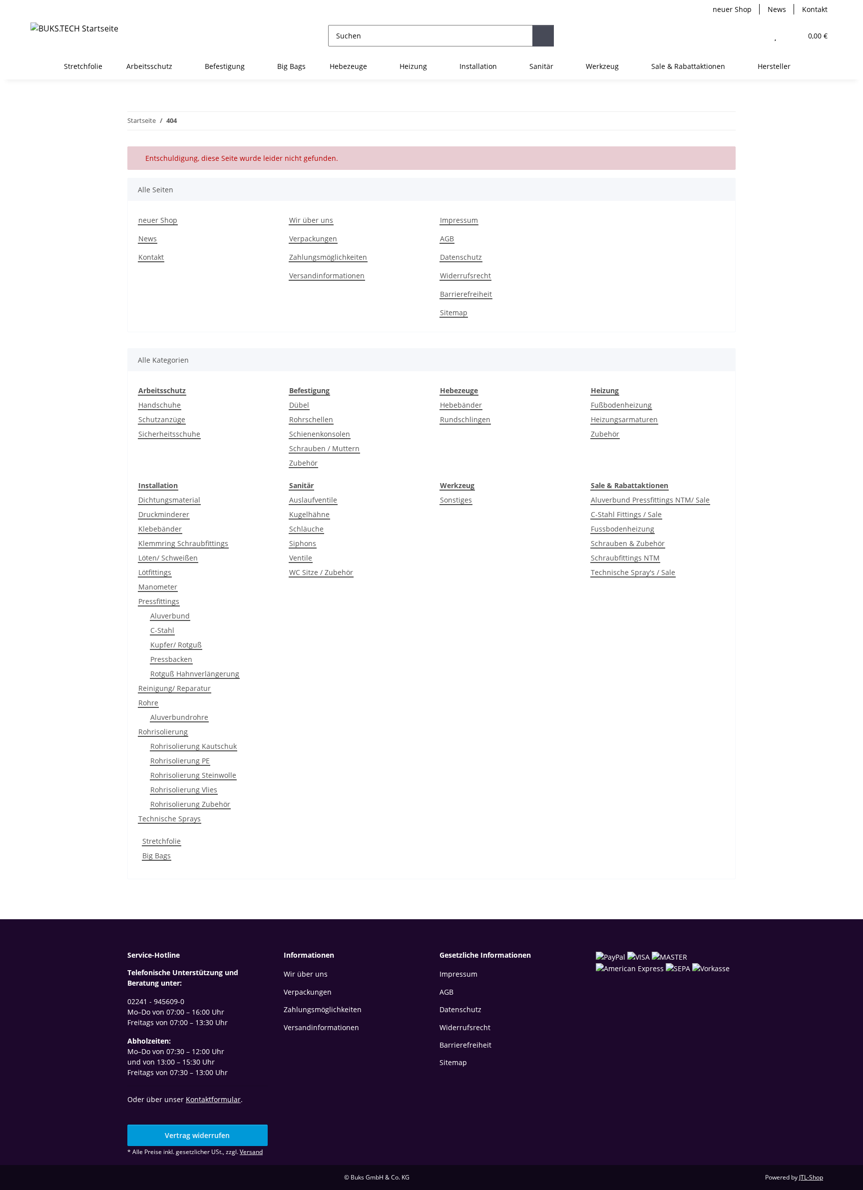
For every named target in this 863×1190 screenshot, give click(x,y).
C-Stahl (162, 630)
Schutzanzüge (161, 419)
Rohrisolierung (163, 731)
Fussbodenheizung (622, 529)
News (777, 9)
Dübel (299, 405)
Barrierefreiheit (466, 294)
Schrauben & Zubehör (628, 543)
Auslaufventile (313, 500)
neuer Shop (732, 9)
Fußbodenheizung (621, 405)
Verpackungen (313, 238)
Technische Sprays (169, 818)
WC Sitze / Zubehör (321, 572)
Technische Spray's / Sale (633, 572)
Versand (251, 1152)
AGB (447, 238)
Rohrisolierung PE (180, 760)
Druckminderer (163, 514)
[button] (755, 35)
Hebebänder (461, 405)
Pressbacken (171, 659)
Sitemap (453, 312)
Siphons (302, 543)
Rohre (148, 702)
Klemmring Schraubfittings (183, 543)
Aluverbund (170, 615)
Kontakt (815, 9)
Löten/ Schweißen (168, 558)
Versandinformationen (327, 275)
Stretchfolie (161, 841)
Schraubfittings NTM (625, 558)
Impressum (459, 220)
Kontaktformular (213, 1099)
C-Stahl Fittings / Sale (626, 514)
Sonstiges (456, 500)
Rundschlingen (465, 419)
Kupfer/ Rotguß (176, 644)
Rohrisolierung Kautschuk (193, 746)
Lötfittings (154, 572)
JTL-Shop (811, 1177)
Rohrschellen (311, 419)
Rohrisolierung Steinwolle (193, 775)
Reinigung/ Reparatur (174, 688)
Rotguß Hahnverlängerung (194, 673)
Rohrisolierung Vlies (183, 789)
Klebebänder (160, 529)
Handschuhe (159, 405)
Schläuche (306, 529)
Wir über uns (311, 220)
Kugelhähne (309, 514)
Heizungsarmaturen (624, 419)
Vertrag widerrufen (197, 1135)
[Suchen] (543, 35)
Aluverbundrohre (179, 717)
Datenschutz (461, 257)
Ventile (300, 558)
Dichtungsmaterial (169, 500)
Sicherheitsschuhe (169, 434)
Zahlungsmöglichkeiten (328, 257)
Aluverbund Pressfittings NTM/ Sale (650, 500)
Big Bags (156, 855)
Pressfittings (158, 601)
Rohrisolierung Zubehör (190, 804)
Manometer (157, 587)
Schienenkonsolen (319, 434)
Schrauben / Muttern (324, 448)
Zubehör (303, 463)
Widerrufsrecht (465, 275)
